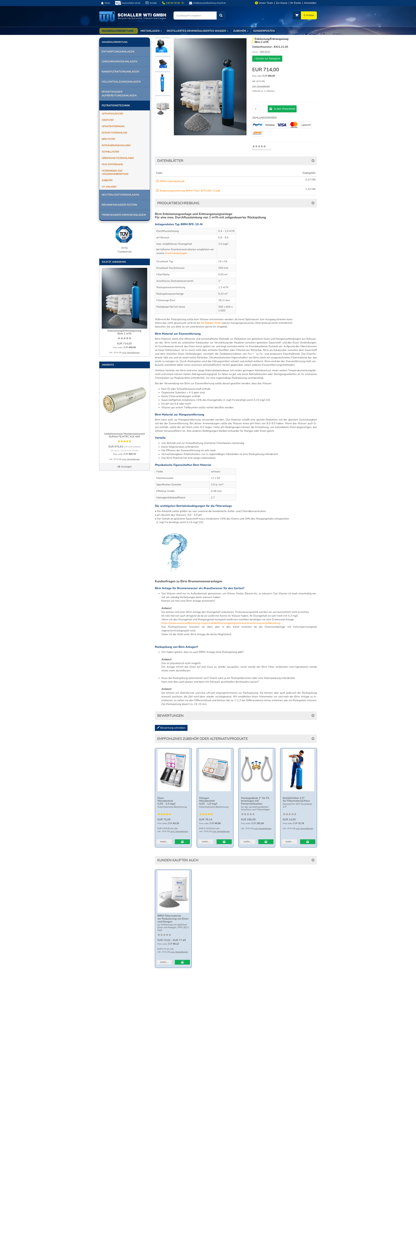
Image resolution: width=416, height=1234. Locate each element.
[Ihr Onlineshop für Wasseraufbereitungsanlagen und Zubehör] (132, 16)
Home (107, 3)
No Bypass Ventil (211, 322)
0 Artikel (309, 15)
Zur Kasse (281, 3)
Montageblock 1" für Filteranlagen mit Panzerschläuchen (255, 801)
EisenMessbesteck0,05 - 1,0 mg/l (166, 801)
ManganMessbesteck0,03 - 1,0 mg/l (208, 801)
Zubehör (240, 31)
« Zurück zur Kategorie (267, 58)
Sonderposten (264, 31)
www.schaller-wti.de (131, 3)
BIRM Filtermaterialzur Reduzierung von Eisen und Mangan (172, 918)
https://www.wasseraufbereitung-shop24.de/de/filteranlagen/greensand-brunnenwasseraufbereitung (220, 623)
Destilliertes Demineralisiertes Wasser (197, 31)
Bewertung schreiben (172, 728)
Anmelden (310, 3)
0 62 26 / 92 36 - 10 (175, 3)
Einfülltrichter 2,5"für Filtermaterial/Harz (296, 799)
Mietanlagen (150, 31)
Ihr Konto (295, 3)
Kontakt (153, 3)
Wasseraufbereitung (118, 31)
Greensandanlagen (176, 253)
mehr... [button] (164, 841)
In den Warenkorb (284, 109)
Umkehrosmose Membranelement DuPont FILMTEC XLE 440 (124, 435)
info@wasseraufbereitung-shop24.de (209, 3)
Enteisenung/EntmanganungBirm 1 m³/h (124, 332)
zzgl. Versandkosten (261, 86)
